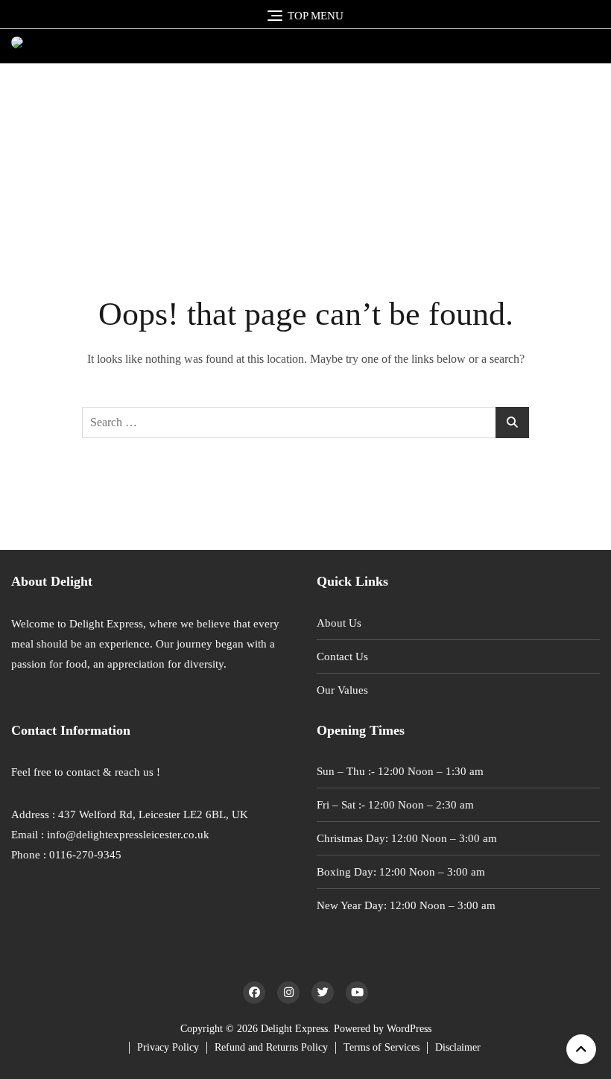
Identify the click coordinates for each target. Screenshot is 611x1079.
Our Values (342, 690)
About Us (339, 623)
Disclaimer (458, 1047)
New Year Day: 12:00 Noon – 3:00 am (406, 905)
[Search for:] (305, 422)
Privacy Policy (168, 1047)
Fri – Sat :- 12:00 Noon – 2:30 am (395, 805)
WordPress (409, 1028)
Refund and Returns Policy (271, 1047)
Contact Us (342, 656)
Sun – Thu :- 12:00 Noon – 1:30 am (400, 771)
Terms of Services (382, 1047)
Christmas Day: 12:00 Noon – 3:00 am (407, 838)
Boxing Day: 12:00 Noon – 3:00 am (401, 872)
